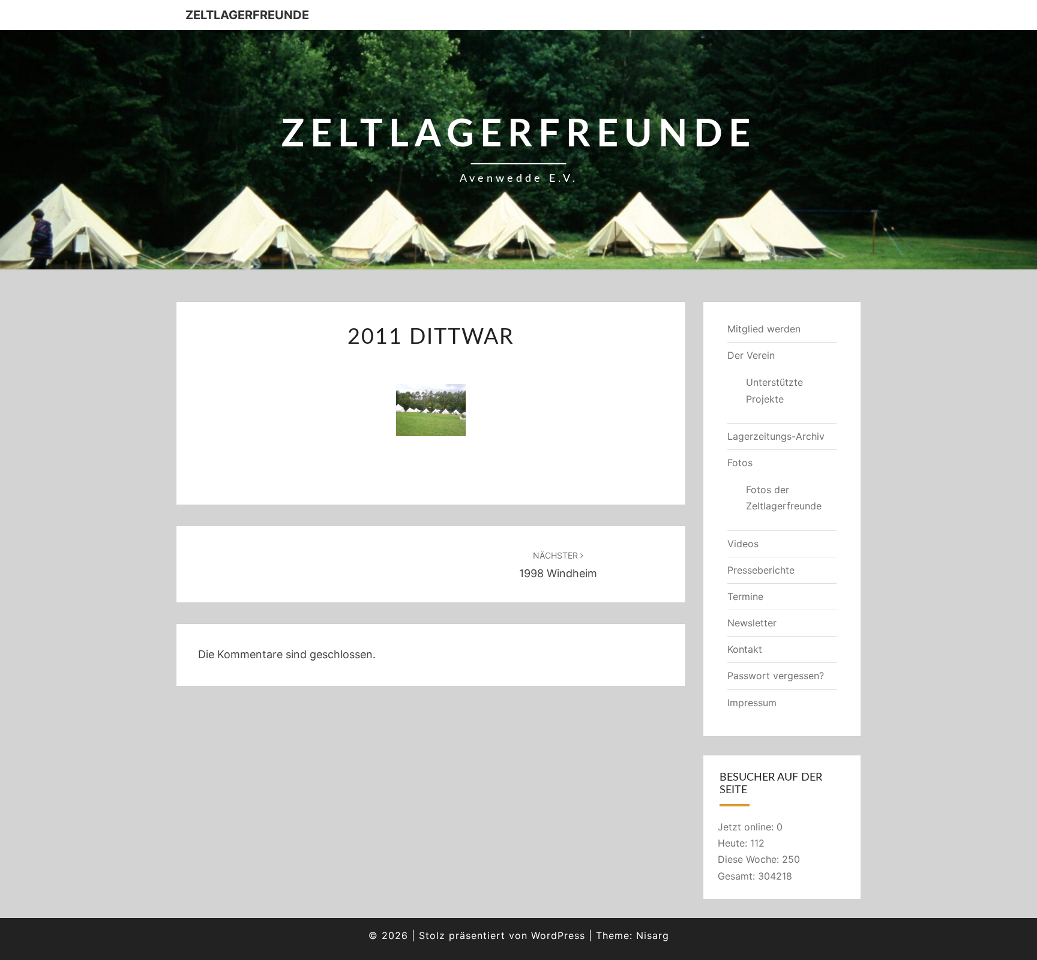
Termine (745, 596)
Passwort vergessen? (775, 676)
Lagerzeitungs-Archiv (776, 436)
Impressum (752, 703)
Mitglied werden (764, 329)
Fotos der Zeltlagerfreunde (784, 498)
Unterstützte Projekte (774, 390)
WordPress (558, 935)
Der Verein (751, 355)
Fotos (740, 463)
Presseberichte (761, 570)
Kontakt (744, 649)
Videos (743, 544)
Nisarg (652, 935)
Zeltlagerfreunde (247, 15)
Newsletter (752, 623)
